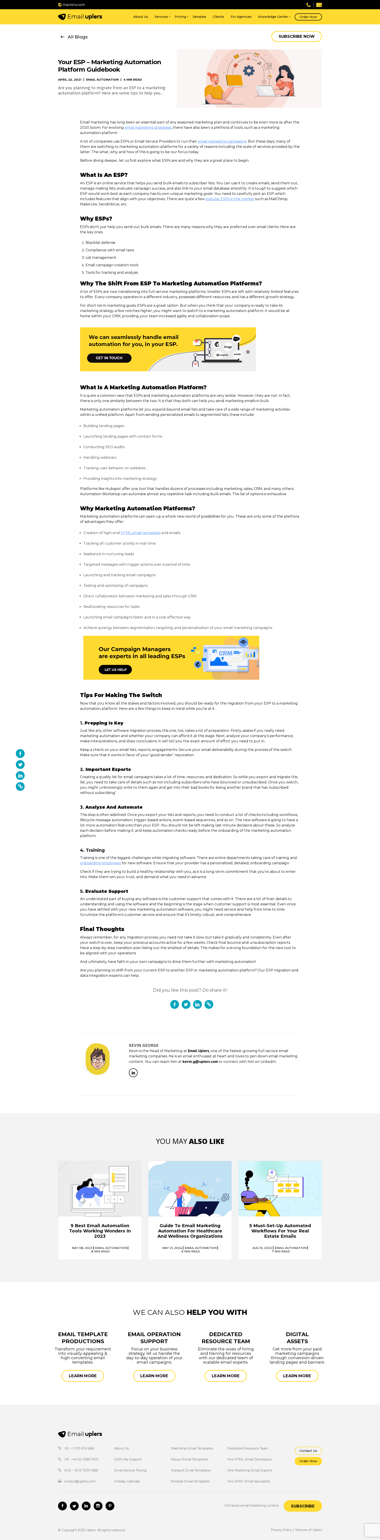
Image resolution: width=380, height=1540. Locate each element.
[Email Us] (319, 5)
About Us (140, 17)
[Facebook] (62, 1506)
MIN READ (100, 1251)
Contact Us (308, 1451)
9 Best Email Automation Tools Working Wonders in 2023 (100, 1231)
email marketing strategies (148, 127)
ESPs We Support (128, 1459)
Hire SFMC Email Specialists (248, 1481)
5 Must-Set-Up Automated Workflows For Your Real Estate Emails (280, 1231)
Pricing (180, 17)
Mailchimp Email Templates (192, 1448)
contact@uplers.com (80, 1481)
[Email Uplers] (80, 17)
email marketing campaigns (222, 141)
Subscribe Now (297, 36)
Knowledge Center (273, 17)
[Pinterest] (110, 1506)
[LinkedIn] (133, 1072)
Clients (218, 17)
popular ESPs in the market (229, 199)
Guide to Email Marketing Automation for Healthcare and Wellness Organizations (190, 1231)
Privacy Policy (281, 1530)
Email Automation (102, 79)
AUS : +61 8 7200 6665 (80, 1470)
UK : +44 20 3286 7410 (81, 1459)
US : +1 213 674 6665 (78, 1448)
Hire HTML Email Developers (249, 1459)
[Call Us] (309, 4)
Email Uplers (198, 1050)
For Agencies (241, 17)
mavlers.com (73, 5)
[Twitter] (74, 1506)
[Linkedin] (86, 1506)
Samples (199, 17)
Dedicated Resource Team (247, 1448)
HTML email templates (141, 533)
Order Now (308, 17)
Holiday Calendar (127, 1481)
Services (161, 17)
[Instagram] (98, 1506)
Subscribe (303, 1506)
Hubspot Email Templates (191, 1470)
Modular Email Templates (190, 1481)
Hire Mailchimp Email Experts (249, 1470)
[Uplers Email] (80, 1434)
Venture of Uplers (308, 1530)
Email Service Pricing (130, 1470)
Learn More (83, 1375)
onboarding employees (100, 863)
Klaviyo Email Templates (189, 1459)
